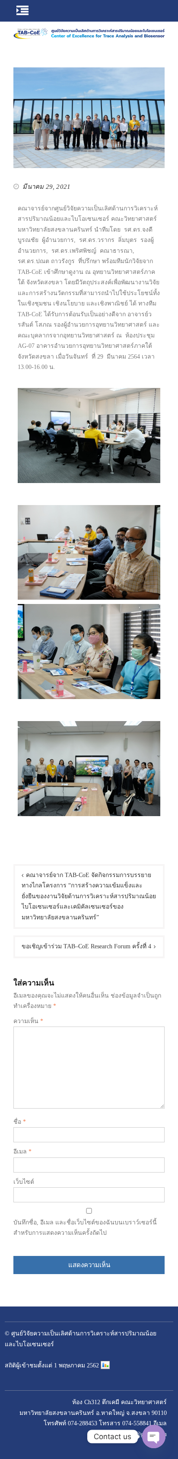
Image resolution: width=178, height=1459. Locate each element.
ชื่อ (19, 1122)
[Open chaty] (153, 1436)
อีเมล (22, 1151)
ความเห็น (28, 1021)
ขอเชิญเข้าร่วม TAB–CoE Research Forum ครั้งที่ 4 (86, 946)
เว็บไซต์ (23, 1182)
